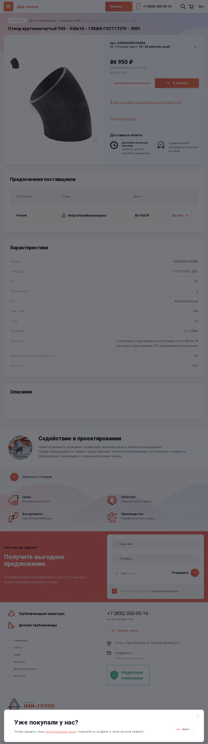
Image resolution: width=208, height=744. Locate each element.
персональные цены (60, 731)
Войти (186, 729)
